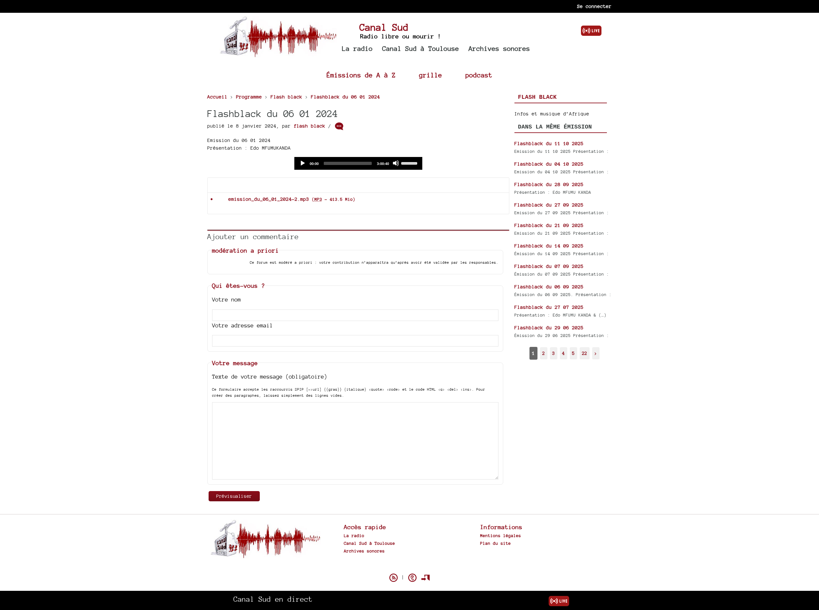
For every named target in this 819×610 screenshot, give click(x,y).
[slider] (410, 162)
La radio (357, 48)
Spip (409, 566)
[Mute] (396, 163)
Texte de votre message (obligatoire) (269, 376)
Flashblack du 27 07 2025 (549, 307)
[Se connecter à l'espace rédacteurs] (425, 578)
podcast (478, 75)
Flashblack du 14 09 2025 (549, 245)
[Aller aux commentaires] (339, 126)
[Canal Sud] (278, 54)
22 (584, 353)
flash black (309, 126)
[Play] (302, 163)
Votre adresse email (242, 325)
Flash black (537, 97)
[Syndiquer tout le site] (393, 578)
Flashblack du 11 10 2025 (549, 143)
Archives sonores (499, 48)
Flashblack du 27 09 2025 (549, 204)
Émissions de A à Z (361, 75)
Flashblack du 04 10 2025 (549, 164)
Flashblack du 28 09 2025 (549, 184)
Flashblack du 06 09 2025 (549, 286)
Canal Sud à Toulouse (420, 48)
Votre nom (226, 299)
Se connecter (594, 6)
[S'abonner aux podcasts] (412, 578)
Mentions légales (500, 535)
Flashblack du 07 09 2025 (549, 266)
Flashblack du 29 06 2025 (549, 327)
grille (430, 75)
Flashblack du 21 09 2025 (549, 225)
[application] (358, 163)
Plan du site (495, 543)
